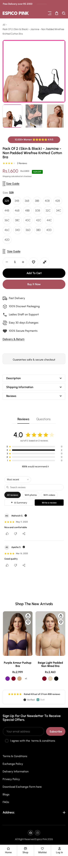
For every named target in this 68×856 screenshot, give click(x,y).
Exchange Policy (13, 763)
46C (7, 230)
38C (17, 220)
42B (57, 200)
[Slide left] (6, 116)
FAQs (6, 802)
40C (28, 220)
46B (17, 210)
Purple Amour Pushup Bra (17, 664)
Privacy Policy (11, 779)
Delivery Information (16, 771)
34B (17, 200)
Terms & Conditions (15, 756)
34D (17, 230)
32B (7, 200)
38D (38, 230)
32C (48, 210)
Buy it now (34, 284)
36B (27, 200)
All (4, 24)
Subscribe (56, 731)
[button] (49, 13)
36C (7, 220)
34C (58, 210)
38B (37, 200)
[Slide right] (62, 116)
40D (49, 230)
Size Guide (12, 183)
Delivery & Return (13, 339)
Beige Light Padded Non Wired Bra (50, 664)
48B (27, 210)
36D (28, 230)
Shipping (7, 176)
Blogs (6, 794)
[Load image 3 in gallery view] (55, 116)
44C (49, 220)
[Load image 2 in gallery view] (34, 116)
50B (37, 210)
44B (7, 210)
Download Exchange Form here (22, 786)
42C (38, 220)
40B (47, 200)
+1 (26, 678)
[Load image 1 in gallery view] (12, 116)
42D (7, 239)
